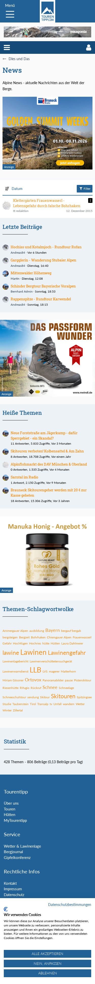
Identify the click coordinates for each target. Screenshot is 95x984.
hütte (45, 643)
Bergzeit (24, 637)
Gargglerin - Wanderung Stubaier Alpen (43, 260)
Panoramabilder (53, 680)
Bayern (52, 630)
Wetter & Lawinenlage (22, 846)
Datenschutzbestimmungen (69, 904)
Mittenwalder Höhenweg (31, 273)
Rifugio (24, 688)
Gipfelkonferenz (17, 857)
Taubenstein (20, 704)
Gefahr (7, 643)
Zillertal (18, 710)
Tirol (33, 704)
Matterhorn (68, 671)
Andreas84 (18, 252)
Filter (86, 188)
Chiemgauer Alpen (59, 637)
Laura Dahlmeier (72, 643)
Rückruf (36, 688)
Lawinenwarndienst (15, 671)
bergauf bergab (71, 631)
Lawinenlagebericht (15, 661)
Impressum (13, 888)
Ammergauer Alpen (15, 631)
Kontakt (10, 883)
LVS (45, 671)
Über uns (11, 803)
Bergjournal (13, 851)
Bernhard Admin (22, 291)
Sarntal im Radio (24, 477)
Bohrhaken (38, 637)
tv (51, 704)
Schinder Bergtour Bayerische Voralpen (43, 286)
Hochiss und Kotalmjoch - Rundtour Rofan (46, 247)
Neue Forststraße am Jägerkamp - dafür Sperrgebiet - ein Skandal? (44, 435)
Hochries (35, 643)
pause (69, 680)
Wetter (80, 704)
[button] (7, 47)
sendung (33, 697)
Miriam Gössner (13, 680)
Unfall (57, 704)
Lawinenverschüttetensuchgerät (51, 661)
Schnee (50, 687)
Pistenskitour (82, 680)
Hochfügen (20, 643)
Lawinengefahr (67, 652)
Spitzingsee (84, 697)
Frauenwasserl (82, 637)
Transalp (42, 704)
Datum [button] (17, 188)
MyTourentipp (15, 820)
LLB (35, 669)
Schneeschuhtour (14, 697)
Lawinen (33, 652)
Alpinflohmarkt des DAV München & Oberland (49, 464)
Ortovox (33, 679)
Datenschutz (14, 894)
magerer (54, 671)
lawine (11, 652)
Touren (9, 809)
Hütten (55, 643)
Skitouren (63, 696)
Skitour (45, 697)
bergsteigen (10, 637)
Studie (7, 704)
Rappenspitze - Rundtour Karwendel (41, 299)
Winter (7, 710)
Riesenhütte (10, 688)
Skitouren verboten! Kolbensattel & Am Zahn (47, 451)
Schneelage (66, 688)
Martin (15, 278)
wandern (68, 704)
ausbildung (36, 631)
